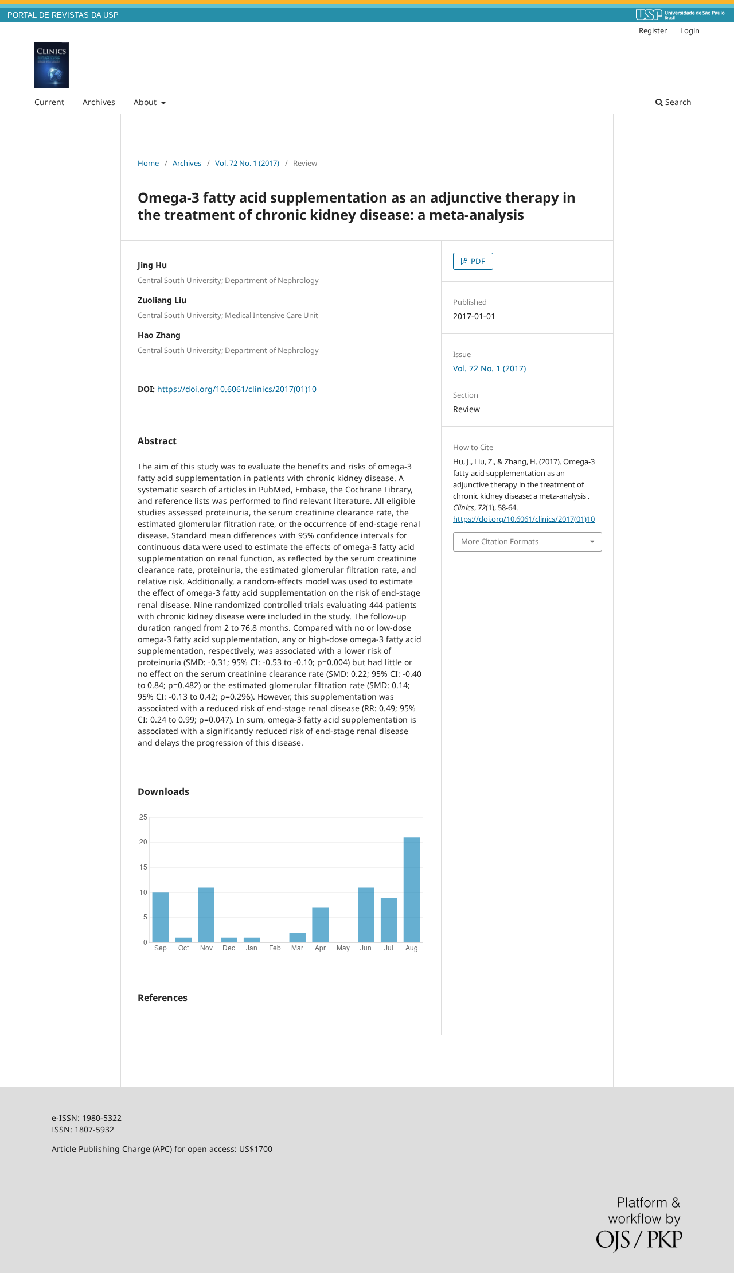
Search (677, 101)
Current (49, 101)
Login (690, 30)
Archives (99, 101)
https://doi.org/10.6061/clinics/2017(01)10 (237, 388)
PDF (477, 261)
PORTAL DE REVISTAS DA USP (63, 15)
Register (653, 30)
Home (148, 163)
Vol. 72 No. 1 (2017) (247, 163)
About (146, 101)
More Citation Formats (499, 541)
